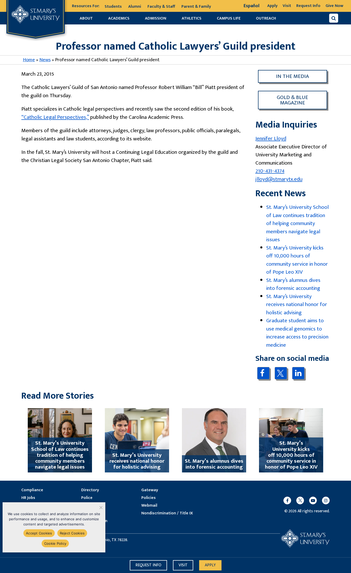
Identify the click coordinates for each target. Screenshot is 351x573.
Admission (155, 18)
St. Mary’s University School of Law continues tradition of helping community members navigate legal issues (297, 223)
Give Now (334, 5)
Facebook (263, 373)
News (45, 60)
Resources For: (85, 6)
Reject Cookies (72, 533)
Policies (148, 498)
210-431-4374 (269, 170)
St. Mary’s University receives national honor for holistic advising (296, 304)
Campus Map (93, 513)
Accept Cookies (39, 533)
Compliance (32, 490)
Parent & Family (196, 6)
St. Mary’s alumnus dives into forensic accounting (293, 284)
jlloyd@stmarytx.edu (278, 179)
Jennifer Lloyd (270, 138)
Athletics (191, 18)
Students (113, 6)
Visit (287, 5)
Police (87, 498)
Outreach (266, 18)
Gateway (149, 490)
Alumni (134, 6)
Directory (90, 490)
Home (29, 60)
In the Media (292, 76)
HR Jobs (28, 498)
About (86, 18)
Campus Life (229, 18)
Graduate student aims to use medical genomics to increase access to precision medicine (297, 333)
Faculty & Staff (161, 6)
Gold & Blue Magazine (292, 100)
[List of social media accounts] (304, 500)
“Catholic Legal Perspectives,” (55, 117)
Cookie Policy (55, 543)
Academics (119, 18)
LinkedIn (298, 373)
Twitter (281, 373)
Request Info (308, 5)
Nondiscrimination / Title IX (167, 513)
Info (148, 565)
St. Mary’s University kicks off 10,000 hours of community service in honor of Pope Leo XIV (297, 260)
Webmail (149, 506)
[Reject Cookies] (101, 507)
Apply (272, 5)
